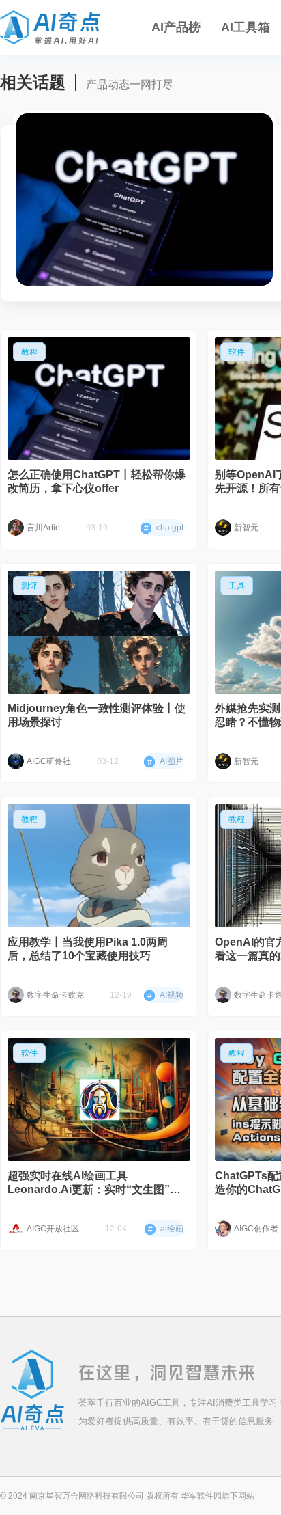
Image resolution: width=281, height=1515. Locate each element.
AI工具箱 (245, 27)
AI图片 (165, 761)
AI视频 (165, 995)
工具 (236, 585)
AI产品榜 (176, 27)
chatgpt (163, 528)
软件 (236, 352)
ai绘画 (165, 1229)
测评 (29, 585)
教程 (29, 352)
